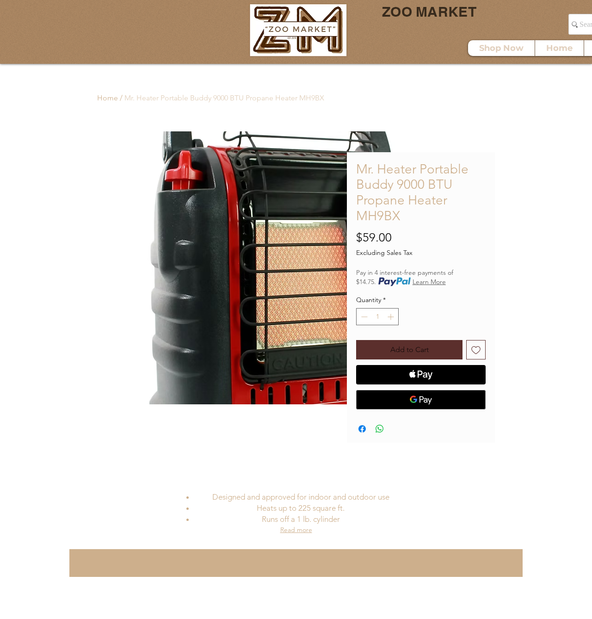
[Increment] (391, 317)
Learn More (429, 282)
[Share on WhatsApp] (379, 428)
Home (107, 97)
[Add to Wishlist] (476, 349)
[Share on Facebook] (362, 428)
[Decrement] (363, 317)
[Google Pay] (421, 399)
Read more (296, 530)
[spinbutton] (377, 317)
